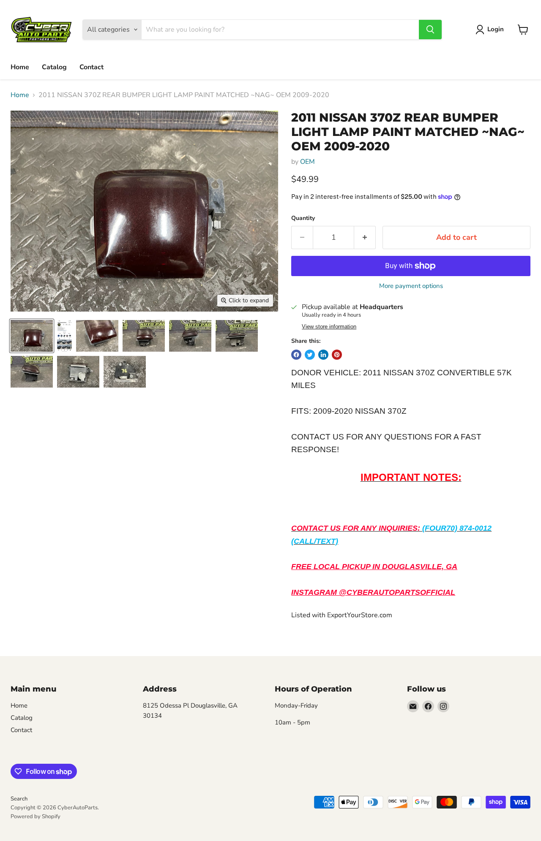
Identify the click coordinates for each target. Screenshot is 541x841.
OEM (307, 161)
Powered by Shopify (35, 816)
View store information (329, 327)
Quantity (303, 218)
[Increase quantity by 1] (365, 237)
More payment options (411, 286)
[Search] (430, 29)
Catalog (54, 67)
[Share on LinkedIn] (323, 355)
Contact (91, 67)
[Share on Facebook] (296, 355)
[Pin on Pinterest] (337, 355)
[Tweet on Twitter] (310, 355)
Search (19, 799)
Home (20, 67)
